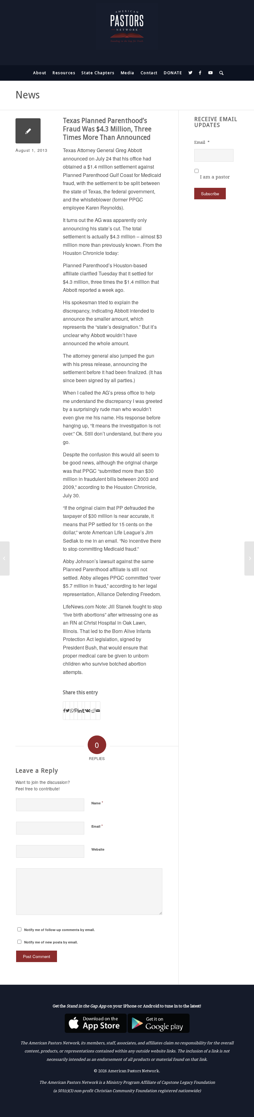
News (27, 95)
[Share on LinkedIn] (80, 710)
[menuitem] (40, 73)
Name (97, 803)
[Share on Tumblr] (83, 710)
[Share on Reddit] (93, 710)
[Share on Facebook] (64, 710)
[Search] (220, 73)
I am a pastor (215, 177)
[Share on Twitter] (68, 710)
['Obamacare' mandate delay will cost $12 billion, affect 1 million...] (5, 558)
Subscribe (210, 194)
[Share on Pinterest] (75, 710)
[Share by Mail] (98, 710)
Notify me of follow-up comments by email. (59, 929)
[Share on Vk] (87, 710)
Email (97, 826)
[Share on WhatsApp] (72, 710)
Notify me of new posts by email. (51, 942)
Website (97, 849)
